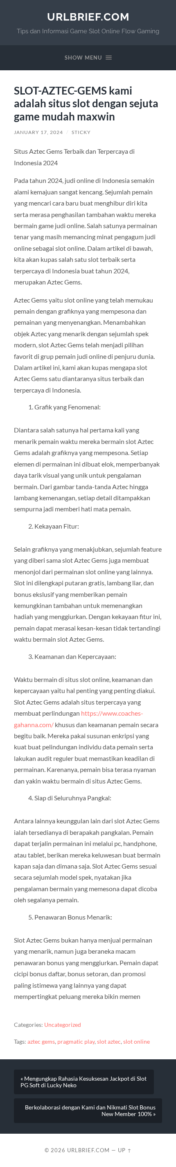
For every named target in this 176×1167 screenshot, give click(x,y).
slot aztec (109, 1041)
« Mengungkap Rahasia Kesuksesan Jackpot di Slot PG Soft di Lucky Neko (83, 1081)
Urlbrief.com (88, 16)
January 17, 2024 (38, 132)
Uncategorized (62, 1024)
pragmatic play (76, 1041)
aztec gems (41, 1041)
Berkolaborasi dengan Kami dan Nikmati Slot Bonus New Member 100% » (90, 1110)
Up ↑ (125, 1150)
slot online (136, 1041)
